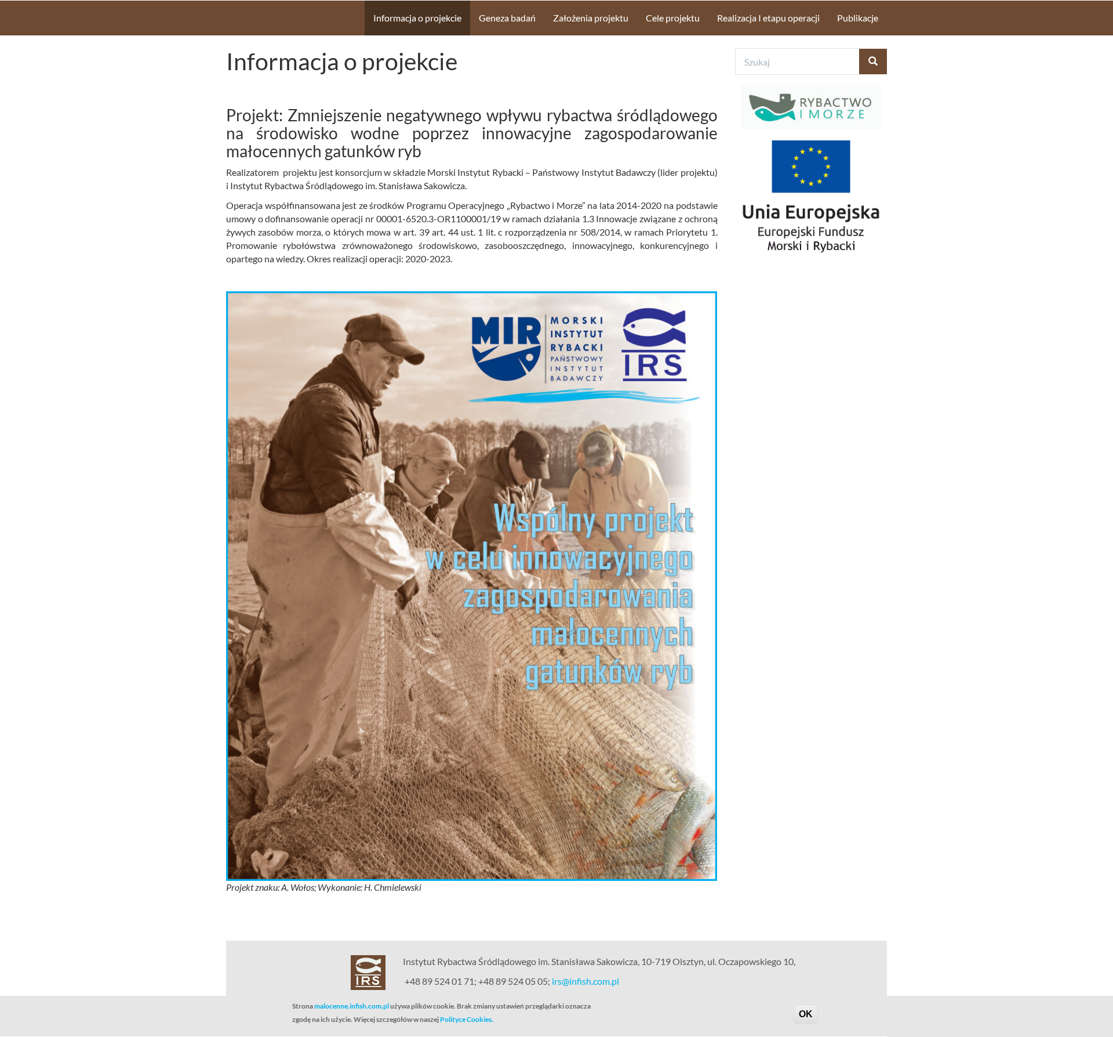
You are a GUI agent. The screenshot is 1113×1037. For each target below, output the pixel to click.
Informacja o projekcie (417, 17)
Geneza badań (507, 17)
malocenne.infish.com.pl (351, 1006)
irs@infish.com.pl (585, 981)
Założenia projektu (590, 17)
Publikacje (857, 17)
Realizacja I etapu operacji (768, 17)
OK (806, 1014)
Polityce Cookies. (466, 1019)
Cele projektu (673, 17)
